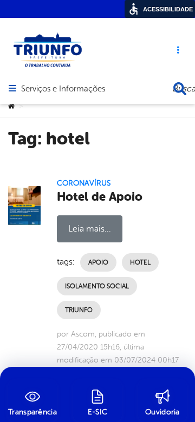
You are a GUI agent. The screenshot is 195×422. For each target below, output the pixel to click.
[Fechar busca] (180, 89)
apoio (98, 262)
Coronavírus (83, 183)
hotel (140, 262)
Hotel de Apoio (99, 196)
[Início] (11, 106)
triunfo (79, 310)
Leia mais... (89, 229)
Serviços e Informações (63, 89)
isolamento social (97, 286)
